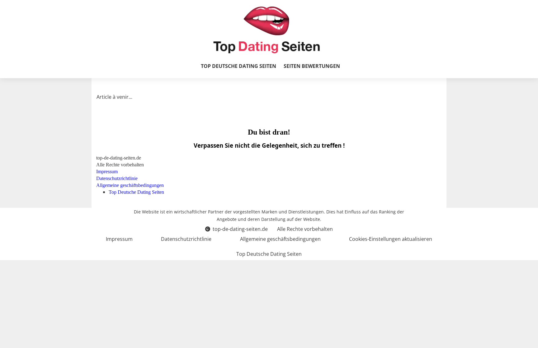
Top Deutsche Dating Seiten (238, 66)
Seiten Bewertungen (312, 66)
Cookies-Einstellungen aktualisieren (390, 239)
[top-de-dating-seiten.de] (266, 30)
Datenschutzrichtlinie (186, 239)
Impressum (119, 239)
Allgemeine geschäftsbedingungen (280, 239)
